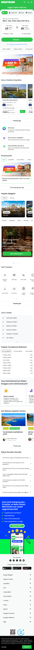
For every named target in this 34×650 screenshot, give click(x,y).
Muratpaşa (12, 220)
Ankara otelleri (7, 363)
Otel (4, 587)
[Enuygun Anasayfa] (8, 2)
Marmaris (26, 220)
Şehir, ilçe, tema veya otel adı (11, 19)
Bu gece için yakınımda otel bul (18, 44)
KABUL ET (26, 647)
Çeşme (19, 220)
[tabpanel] (17, 28)
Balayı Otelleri (18, 49)
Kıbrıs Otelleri (7, 49)
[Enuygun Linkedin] (20, 560)
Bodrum (4, 220)
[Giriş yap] (28, 2)
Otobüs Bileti (7, 592)
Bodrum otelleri (7, 365)
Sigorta (5, 609)
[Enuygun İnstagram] (14, 560)
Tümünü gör (17, 446)
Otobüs (30, 12)
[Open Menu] (32, 2)
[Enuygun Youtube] (24, 560)
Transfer (5, 600)
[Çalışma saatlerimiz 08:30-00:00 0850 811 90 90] (24, 1)
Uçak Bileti (6, 583)
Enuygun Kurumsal (8, 613)
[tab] (4, 12)
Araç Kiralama (7, 596)
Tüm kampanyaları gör (17, 187)
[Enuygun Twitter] (17, 560)
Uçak (22, 12)
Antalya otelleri (7, 355)
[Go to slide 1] (16, 75)
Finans (5, 605)
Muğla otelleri (6, 370)
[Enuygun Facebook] (10, 560)
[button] (17, 20)
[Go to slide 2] (17, 75)
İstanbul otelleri (7, 357)
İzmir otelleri (6, 360)
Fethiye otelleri (7, 368)
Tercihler (3, 647)
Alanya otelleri (7, 373)
